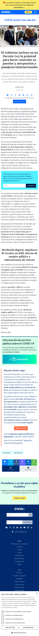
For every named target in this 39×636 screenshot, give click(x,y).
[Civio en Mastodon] (17, 527)
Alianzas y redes (19, 587)
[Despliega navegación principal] (35, 12)
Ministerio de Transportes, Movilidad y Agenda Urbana (23, 46)
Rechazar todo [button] (28, 627)
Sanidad (19, 550)
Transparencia (19, 561)
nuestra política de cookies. (9, 607)
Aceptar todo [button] (10, 627)
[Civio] (6, 12)
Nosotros (19, 573)
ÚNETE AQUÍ (21, 428)
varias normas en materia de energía (22, 111)
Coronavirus (6, 453)
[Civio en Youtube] (24, 527)
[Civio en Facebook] (10, 527)
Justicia (19, 552)
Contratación (19, 555)
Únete (28, 12)
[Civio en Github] (28, 527)
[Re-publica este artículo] (31, 95)
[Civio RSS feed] (31, 527)
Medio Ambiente (19, 558)
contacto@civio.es (20, 532)
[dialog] (19, 613)
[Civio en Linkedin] (21, 527)
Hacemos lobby (19, 590)
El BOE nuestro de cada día (19, 544)
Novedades (19, 578)
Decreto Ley (25, 109)
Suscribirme (31, 185)
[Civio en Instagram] (14, 527)
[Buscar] (30, 515)
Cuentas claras (19, 584)
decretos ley (19, 101)
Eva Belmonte (19, 87)
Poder (19, 564)
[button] (20, 633)
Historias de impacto (19, 576)
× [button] (37, 593)
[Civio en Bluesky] (6, 527)
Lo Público (19, 547)
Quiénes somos (19, 581)
